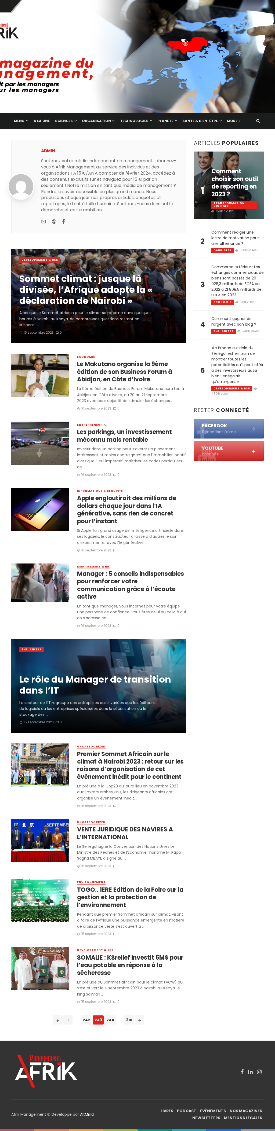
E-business (31, 649)
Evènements (213, 1111)
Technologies (134, 120)
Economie (86, 357)
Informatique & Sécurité (100, 491)
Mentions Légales (243, 1118)
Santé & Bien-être (200, 120)
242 (86, 1020)
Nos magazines (246, 1111)
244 (110, 1020)
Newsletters (206, 1118)
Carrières (222, 250)
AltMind (87, 1114)
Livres (167, 1111)
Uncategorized (91, 747)
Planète (165, 120)
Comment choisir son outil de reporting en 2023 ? (234, 183)
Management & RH (93, 567)
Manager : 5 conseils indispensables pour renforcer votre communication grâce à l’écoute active (130, 585)
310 (129, 1020)
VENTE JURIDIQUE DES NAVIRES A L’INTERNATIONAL (125, 833)
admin (48, 151)
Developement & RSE (39, 260)
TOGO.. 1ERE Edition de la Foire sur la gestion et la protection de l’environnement (130, 897)
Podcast (186, 1111)
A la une (42, 120)
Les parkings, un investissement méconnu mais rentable (124, 436)
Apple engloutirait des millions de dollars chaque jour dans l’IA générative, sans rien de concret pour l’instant (126, 510)
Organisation (96, 120)
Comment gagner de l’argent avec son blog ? (233, 321)
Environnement (91, 882)
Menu (19, 120)
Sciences (64, 120)
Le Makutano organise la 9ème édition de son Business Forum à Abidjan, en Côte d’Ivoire (124, 371)
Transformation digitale (229, 204)
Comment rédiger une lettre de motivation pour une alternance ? (235, 238)
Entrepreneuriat (92, 425)
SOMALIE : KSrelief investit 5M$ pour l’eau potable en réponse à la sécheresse (130, 965)
